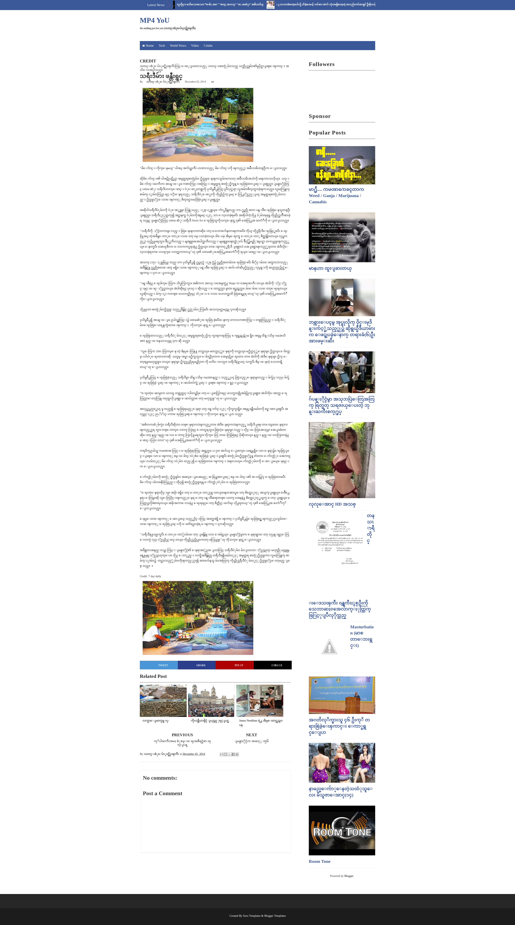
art (212, 81)
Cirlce (277, 665)
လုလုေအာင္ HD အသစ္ (332, 504)
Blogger (348, 876)
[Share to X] (229, 754)
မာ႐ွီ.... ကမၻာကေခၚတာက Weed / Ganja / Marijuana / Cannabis (336, 195)
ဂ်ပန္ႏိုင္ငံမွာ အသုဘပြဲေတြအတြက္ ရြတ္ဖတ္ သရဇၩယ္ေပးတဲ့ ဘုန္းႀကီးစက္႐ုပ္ (342, 405)
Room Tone (320, 861)
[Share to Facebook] (233, 754)
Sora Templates (252, 915)
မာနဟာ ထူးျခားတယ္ (330, 268)
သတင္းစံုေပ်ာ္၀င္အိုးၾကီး (163, 81)
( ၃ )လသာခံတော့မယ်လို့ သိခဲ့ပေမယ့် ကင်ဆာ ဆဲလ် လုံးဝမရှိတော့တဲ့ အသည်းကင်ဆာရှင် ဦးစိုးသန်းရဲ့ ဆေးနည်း (300, 4)
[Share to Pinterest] (237, 754)
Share (201, 665)
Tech (162, 45)
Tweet (163, 665)
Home (150, 45)
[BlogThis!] (226, 754)
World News (178, 45)
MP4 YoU (155, 20)
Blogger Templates (275, 915)
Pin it (239, 665)
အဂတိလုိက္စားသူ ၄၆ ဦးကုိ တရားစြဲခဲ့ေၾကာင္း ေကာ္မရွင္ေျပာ (339, 726)
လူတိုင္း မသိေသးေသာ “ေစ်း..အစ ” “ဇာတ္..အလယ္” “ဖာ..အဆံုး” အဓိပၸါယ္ (187, 4)
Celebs (208, 45)
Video (195, 45)
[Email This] (222, 754)
